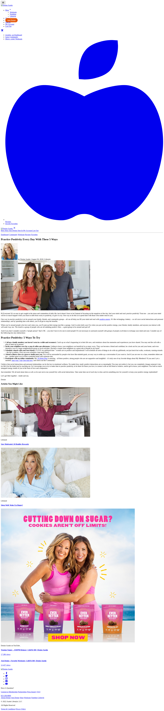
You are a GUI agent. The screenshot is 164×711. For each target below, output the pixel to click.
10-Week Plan (42, 358)
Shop (22, 698)
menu (3, 2)
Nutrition (13, 14)
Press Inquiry (31, 692)
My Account (9, 24)
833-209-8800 (6, 696)
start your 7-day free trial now (22, 360)
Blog (8, 10)
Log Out (8, 26)
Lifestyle (13, 16)
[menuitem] (86, 12)
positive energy (105, 319)
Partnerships (22, 692)
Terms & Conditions (8, 709)
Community (11, 37)
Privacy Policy (21, 709)
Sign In (7, 22)
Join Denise (11, 20)
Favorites (11, 224)
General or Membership (9, 692)
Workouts (13, 12)
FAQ (38, 692)
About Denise (6, 698)
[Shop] (68, 642)
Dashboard (13, 35)
